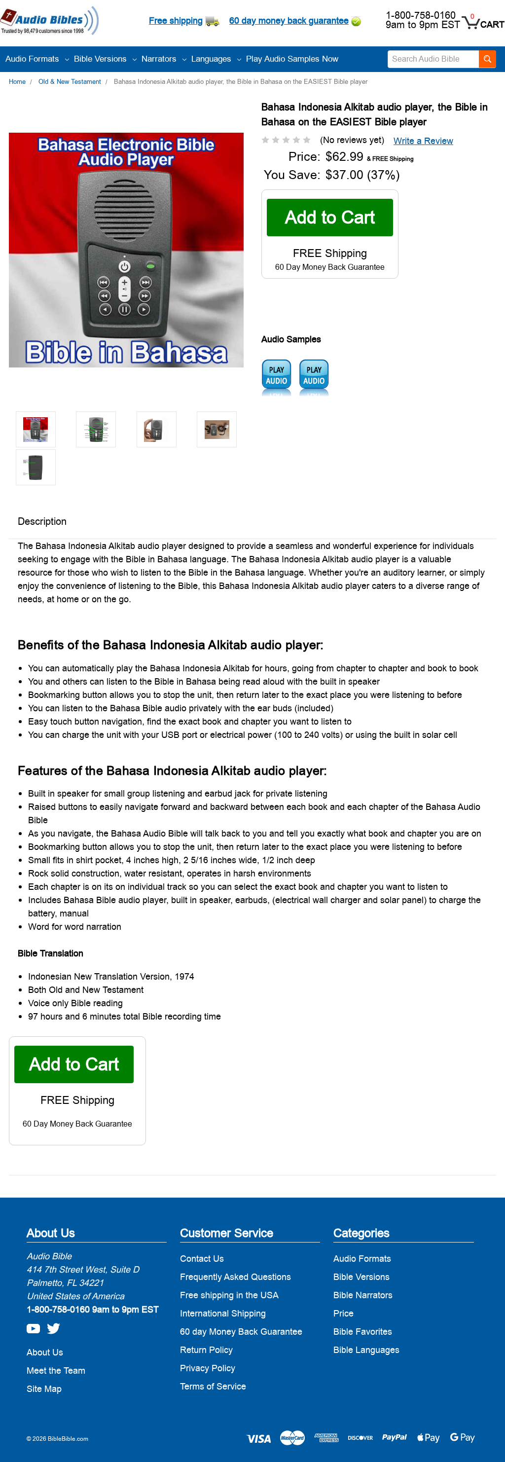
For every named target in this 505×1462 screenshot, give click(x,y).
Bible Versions (101, 59)
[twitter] (51, 1326)
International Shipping (223, 1313)
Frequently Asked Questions (235, 1277)
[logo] (49, 21)
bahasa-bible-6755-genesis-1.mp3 (276, 378)
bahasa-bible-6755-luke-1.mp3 (314, 378)
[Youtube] (31, 1326)
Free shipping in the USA (229, 1295)
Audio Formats (33, 59)
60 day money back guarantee (289, 20)
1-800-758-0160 (421, 15)
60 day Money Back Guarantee (241, 1331)
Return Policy (206, 1350)
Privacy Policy (207, 1368)
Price (343, 1313)
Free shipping (176, 20)
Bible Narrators (363, 1295)
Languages (212, 59)
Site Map (44, 1389)
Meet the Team (56, 1370)
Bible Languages (366, 1350)
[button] (423, 140)
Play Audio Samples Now (292, 59)
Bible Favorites (362, 1331)
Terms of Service (213, 1386)
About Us (45, 1352)
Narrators (160, 59)
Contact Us (202, 1258)
